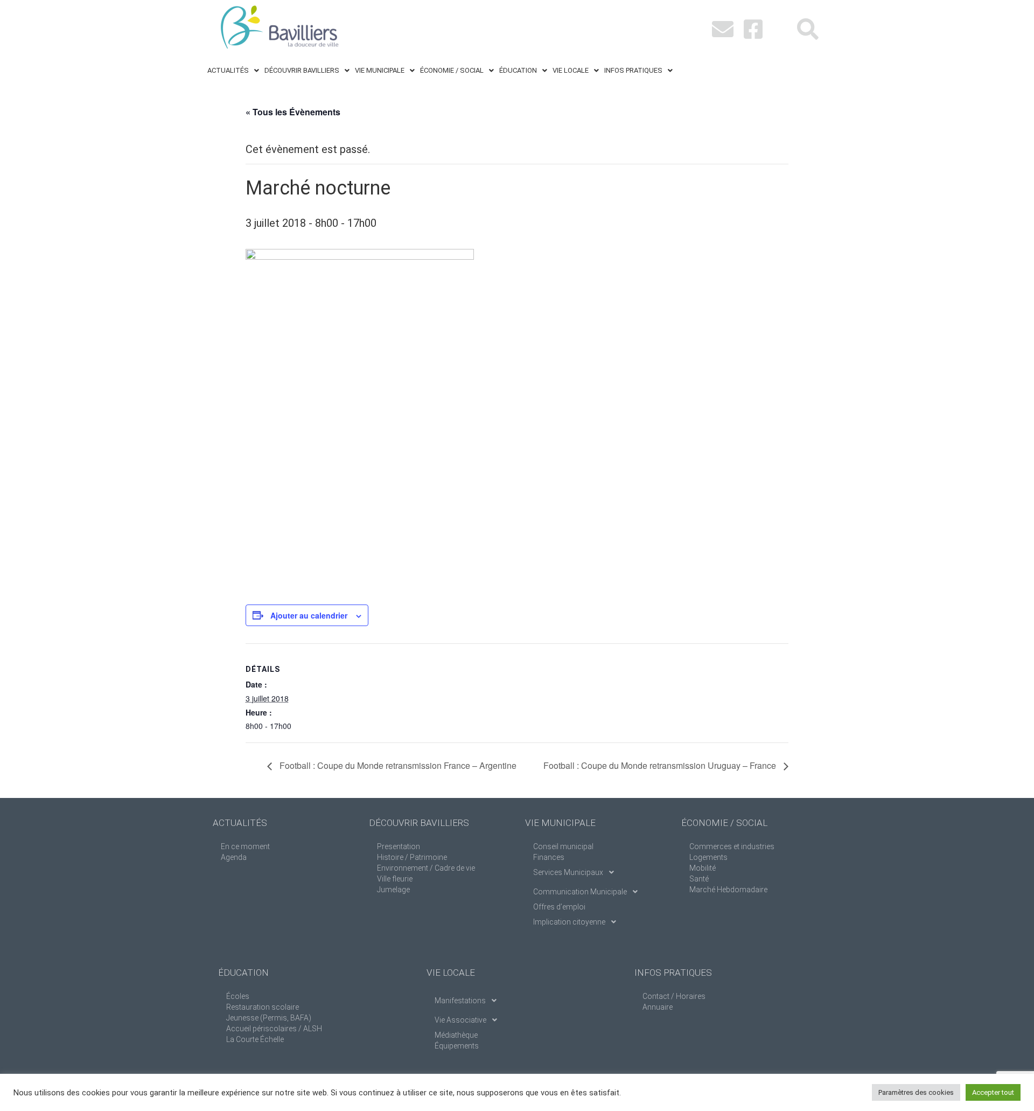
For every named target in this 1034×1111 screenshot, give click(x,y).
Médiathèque (456, 1035)
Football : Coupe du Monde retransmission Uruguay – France (660, 765)
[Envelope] (723, 29)
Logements (708, 857)
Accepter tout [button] (993, 1092)
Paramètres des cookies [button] (916, 1092)
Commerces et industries (731, 846)
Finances (548, 857)
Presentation (398, 846)
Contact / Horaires (673, 996)
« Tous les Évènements (293, 112)
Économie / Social (452, 70)
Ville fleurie (395, 878)
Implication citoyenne (569, 922)
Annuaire (657, 1007)
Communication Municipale (580, 891)
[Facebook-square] (753, 29)
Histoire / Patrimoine (412, 857)
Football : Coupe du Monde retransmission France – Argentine (396, 765)
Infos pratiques (633, 70)
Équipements (457, 1045)
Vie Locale (571, 70)
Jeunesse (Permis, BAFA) (268, 1017)
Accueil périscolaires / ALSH (274, 1028)
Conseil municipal (563, 846)
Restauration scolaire (262, 1007)
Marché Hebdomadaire (728, 889)
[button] (233, 70)
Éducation (518, 70)
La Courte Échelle (255, 1039)
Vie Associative (460, 1020)
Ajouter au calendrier (308, 615)
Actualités (228, 70)
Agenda (234, 857)
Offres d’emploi (559, 906)
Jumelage (393, 889)
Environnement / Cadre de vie (426, 868)
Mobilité (702, 868)
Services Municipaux (568, 872)
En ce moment (245, 846)
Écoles (237, 996)
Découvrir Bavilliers (301, 70)
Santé (699, 878)
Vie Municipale (379, 70)
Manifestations (460, 1000)
